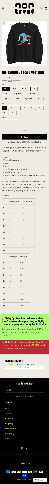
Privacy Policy (9, 424)
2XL (32, 108)
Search (7, 408)
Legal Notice (8, 439)
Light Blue (7, 99)
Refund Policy (9, 418)
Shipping (10, 80)
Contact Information (11, 429)
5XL (13, 113)
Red (34, 89)
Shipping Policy (9, 434)
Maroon (24, 89)
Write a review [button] (24, 367)
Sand (18, 99)
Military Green (31, 94)
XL (24, 108)
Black (6, 89)
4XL (5, 113)
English (23, 463)
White (39, 99)
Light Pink (28, 99)
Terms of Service (9, 413)
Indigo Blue (17, 94)
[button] (2, 8)
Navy (14, 89)
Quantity (4, 118)
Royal (6, 94)
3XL (40, 108)
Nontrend (22, 479)
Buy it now (24, 137)
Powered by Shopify (28, 479)
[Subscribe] (41, 390)
